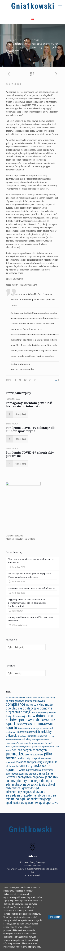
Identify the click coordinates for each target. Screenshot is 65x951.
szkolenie (16, 766)
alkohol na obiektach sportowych (21, 697)
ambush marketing (46, 697)
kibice (40, 732)
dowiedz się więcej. (32, 946)
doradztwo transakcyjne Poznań (44, 712)
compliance (15, 704)
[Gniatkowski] (32, 7)
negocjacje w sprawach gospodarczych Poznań (23, 747)
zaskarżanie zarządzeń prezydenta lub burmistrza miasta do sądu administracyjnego (31, 795)
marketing (25, 739)
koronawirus (41, 735)
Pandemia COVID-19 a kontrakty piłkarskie (30, 454)
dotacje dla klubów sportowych (29, 717)
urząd (30, 766)
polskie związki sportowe (31, 758)
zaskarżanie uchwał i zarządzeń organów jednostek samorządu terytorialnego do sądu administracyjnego (32, 779)
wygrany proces (27, 773)
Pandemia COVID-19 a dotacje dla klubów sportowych (30, 429)
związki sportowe (46, 803)
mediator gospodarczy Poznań (37, 743)
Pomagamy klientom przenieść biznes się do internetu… (29, 404)
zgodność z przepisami (20, 802)
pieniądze (15, 754)
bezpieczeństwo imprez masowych (25, 701)
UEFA (24, 766)
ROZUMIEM (55, 917)
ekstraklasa (25, 724)
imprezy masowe (26, 732)
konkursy (23, 736)
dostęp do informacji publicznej (21, 716)
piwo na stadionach (34, 754)
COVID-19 (29, 705)
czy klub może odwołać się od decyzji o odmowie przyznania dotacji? (29, 708)
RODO (17, 762)
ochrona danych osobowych (29, 750)
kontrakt (31, 735)
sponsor (25, 762)
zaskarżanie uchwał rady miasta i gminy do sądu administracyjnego (30, 788)
